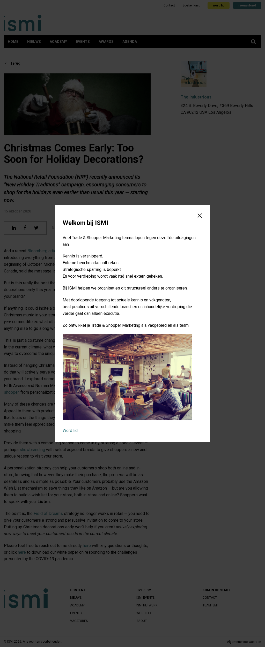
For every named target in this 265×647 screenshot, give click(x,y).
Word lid (70, 430)
